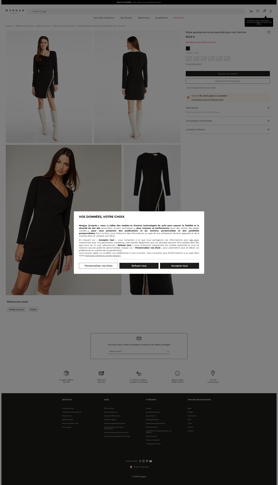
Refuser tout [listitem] (139, 265)
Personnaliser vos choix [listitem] (99, 265)
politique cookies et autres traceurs (103, 255)
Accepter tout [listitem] (179, 265)
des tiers (194, 240)
